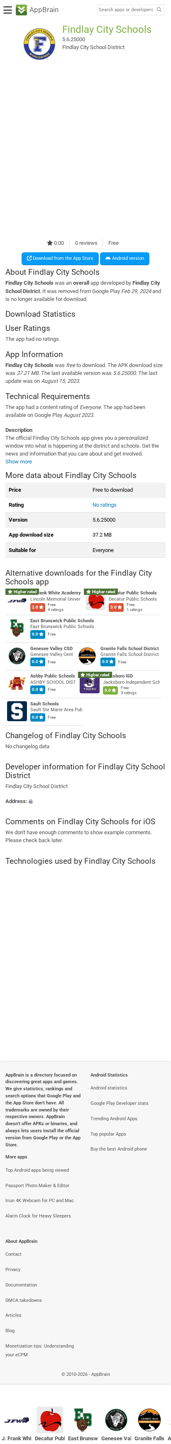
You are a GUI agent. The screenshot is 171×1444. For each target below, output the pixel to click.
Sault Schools (44, 703)
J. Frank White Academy (55, 593)
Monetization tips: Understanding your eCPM (39, 1350)
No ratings (105, 505)
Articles (13, 1315)
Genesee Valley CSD (51, 648)
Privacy (12, 1269)
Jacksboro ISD (118, 676)
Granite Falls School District (129, 648)
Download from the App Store (62, 258)
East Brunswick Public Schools (62, 620)
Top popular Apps (108, 1134)
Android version (127, 258)
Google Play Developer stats (119, 1103)
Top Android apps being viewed (37, 1170)
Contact (13, 1254)
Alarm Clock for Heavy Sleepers (38, 1216)
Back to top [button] (154, 1383)
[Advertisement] (85, 151)
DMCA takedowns (23, 1300)
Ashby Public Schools (52, 676)
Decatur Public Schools (133, 593)
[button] (85, 801)
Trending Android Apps (113, 1118)
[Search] (159, 10)
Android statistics (108, 1088)
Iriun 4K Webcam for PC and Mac (39, 1200)
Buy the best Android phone (118, 1149)
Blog (10, 1330)
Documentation (21, 1285)
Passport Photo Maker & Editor (37, 1185)
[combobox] (126, 10)
